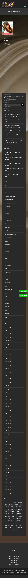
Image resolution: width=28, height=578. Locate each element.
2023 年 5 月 (8, 424)
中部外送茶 (7, 506)
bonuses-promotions (10, 203)
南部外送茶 (19, 509)
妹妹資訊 (7, 303)
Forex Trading (8, 237)
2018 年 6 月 (8, 475)
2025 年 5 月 (8, 368)
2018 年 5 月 (8, 479)
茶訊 (14, 527)
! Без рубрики (8, 185)
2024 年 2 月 (8, 406)
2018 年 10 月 (8, 462)
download (20, 502)
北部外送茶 (13, 509)
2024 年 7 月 (8, 403)
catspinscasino (8, 230)
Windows (16, 504)
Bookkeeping (8, 206)
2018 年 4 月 (8, 482)
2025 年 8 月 (8, 358)
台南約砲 (19, 513)
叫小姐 (6, 511)
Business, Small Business (11, 217)
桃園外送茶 (7, 525)
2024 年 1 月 (8, 410)
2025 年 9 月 (8, 354)
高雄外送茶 (7, 530)
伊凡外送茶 (8, 157)
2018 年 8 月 (8, 468)
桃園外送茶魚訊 (14, 525)
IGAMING (7, 241)
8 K (11, 502)
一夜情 (21, 504)
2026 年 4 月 (8, 330)
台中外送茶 (11, 511)
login (6, 248)
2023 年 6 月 (8, 420)
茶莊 (11, 527)
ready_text (7, 282)
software (11, 504)
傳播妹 (16, 506)
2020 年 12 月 (8, 451)
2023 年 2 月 (8, 430)
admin (6, 43)
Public (6, 279)
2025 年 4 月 (8, 372)
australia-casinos (9, 199)
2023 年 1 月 (8, 434)
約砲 (20, 525)
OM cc (6, 268)
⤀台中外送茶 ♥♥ (18, 152)
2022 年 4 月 (8, 444)
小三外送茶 (8, 152)
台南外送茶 (13, 513)
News (6, 258)
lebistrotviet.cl (8, 244)
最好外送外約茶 (8, 523)
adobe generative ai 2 (10, 196)
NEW (6, 255)
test (6, 286)
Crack (15, 502)
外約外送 (13, 516)
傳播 (12, 506)
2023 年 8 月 (8, 417)
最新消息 (7, 307)
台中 (6, 293)
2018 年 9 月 (8, 465)
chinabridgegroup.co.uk (10, 234)
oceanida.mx (8, 265)
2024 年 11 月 (8, 389)
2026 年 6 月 (8, 327)
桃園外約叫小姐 (16, 523)
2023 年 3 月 (8, 427)
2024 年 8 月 (8, 399)
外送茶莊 (19, 518)
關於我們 (7, 313)
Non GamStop (8, 262)
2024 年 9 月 (8, 396)
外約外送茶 (19, 516)
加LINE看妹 (24, 291)
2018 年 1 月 (8, 489)
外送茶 (14, 518)
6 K (5, 502)
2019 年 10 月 (8, 455)
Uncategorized (8, 289)
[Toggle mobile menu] (25, 6)
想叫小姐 (10, 520)
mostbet (7, 251)
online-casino (8, 272)
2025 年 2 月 (8, 379)
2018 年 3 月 (8, 486)
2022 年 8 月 (8, 441)
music (6, 504)
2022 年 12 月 (8, 437)
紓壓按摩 (6, 527)
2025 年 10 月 (8, 351)
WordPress (23, 572)
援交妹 (18, 520)
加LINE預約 (24, 295)
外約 (9, 516)
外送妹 (9, 518)
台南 (6, 300)
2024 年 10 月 (8, 392)
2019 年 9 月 (8, 458)
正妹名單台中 (14, 560)
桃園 (6, 310)
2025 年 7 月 (8, 361)
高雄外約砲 (19, 527)
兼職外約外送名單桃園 (14, 558)
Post (6, 275)
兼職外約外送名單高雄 (14, 564)
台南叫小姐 (7, 513)
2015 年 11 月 (8, 493)
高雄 (6, 317)
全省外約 (20, 506)
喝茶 (6, 516)
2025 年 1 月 (8, 382)
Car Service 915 (8, 220)
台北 (9, 44)
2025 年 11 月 (8, 347)
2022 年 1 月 (8, 448)
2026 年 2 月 (8, 337)
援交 (14, 520)
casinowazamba (8, 227)
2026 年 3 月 (8, 334)
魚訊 (12, 530)
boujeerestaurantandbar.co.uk (12, 210)
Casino (6, 223)
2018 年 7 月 (8, 472)
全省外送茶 (7, 509)
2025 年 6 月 (8, 365)
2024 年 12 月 (8, 385)
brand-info (7, 213)
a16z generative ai (9, 192)
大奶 (6, 520)
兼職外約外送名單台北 (14, 556)
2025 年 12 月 (8, 344)
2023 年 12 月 (8, 413)
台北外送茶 (17, 511)
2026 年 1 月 (8, 340)
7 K (8, 502)
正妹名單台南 (14, 562)
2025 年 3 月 (8, 375)
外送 (6, 518)
